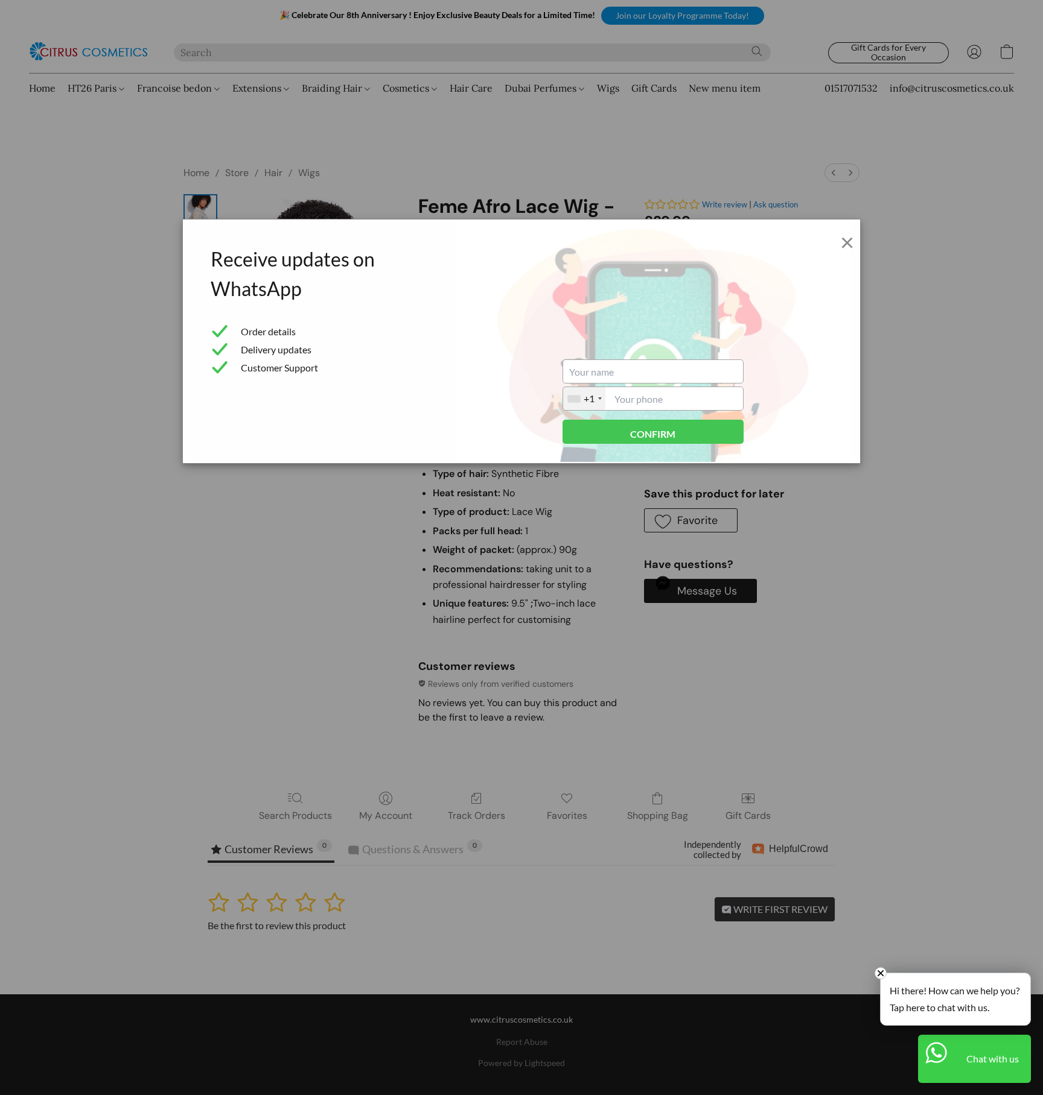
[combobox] (584, 398)
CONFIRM (652, 434)
